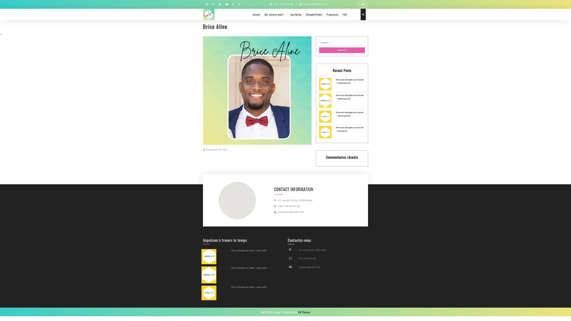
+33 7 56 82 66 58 (283, 4)
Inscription (296, 14)
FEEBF (363, 4)
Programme (332, 14)
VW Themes (303, 312)
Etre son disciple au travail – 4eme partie (249, 250)
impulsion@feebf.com (315, 4)
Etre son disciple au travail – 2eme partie (249, 286)
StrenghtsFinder (314, 14)
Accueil (256, 14)
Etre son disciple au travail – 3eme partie (249, 267)
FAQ (345, 14)
